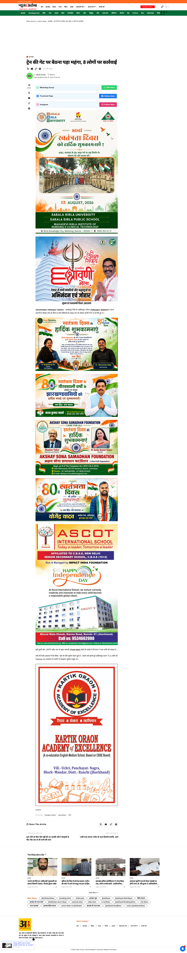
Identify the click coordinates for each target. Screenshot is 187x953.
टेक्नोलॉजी (70, 13)
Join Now (110, 87)
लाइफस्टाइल (150, 13)
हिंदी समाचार (141, 898)
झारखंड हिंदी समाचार (49, 906)
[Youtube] (21, 943)
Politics (135, 13)
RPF (70, 815)
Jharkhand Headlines (113, 906)
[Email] (31, 68)
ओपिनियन (114, 13)
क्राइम (56, 13)
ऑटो (98, 13)
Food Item (75, 650)
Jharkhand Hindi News (123, 898)
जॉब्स (84, 13)
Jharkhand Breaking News (125, 902)
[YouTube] (161, 12)
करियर (78, 13)
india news (92, 902)
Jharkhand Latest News (57, 902)
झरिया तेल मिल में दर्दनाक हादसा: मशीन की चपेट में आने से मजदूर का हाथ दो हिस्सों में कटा (76, 882)
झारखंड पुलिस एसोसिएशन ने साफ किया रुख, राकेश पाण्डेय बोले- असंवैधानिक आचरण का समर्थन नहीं (110, 882)
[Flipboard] (161, 14)
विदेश (44, 13)
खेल (128, 13)
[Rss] (164, 14)
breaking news (65, 898)
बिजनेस (122, 13)
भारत (50, 13)
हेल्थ (142, 13)
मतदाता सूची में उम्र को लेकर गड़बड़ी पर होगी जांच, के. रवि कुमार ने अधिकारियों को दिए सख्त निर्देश (144, 882)
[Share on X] (27, 68)
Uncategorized (33, 13)
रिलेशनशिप (160, 13)
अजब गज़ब (105, 13)
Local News (105, 902)
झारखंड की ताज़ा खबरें (36, 902)
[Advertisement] (72, 38)
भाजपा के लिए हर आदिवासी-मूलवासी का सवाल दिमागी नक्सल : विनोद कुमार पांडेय (42, 882)
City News (144, 902)
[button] (157, 6)
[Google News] (164, 12)
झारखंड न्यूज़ (93, 898)
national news (77, 902)
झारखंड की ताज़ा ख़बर (93, 906)
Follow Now (109, 96)
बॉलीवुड (91, 13)
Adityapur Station (99, 310)
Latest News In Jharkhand (71, 906)
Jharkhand (106, 898)
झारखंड (23, 13)
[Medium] (166, 12)
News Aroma (41, 74)
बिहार (62, 13)
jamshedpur (62, 815)
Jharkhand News (48, 898)
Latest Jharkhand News (136, 906)
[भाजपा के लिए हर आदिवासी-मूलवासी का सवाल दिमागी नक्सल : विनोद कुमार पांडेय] (42, 867)
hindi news (80, 898)
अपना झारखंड (34, 906)
